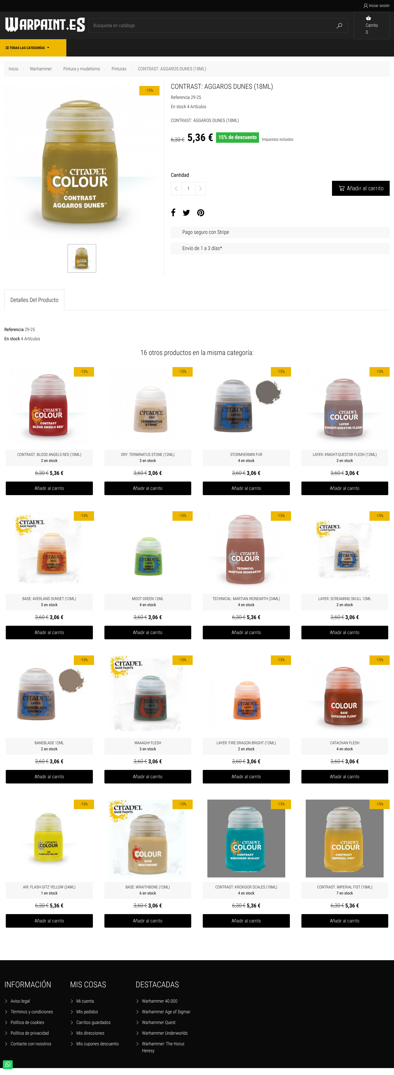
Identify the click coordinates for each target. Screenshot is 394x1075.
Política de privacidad (30, 1033)
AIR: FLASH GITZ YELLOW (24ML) (49, 890)
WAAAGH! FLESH (147, 746)
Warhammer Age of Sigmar (166, 1011)
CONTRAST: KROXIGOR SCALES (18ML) (246, 890)
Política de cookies (27, 1022)
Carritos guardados (93, 1022)
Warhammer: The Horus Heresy (163, 1047)
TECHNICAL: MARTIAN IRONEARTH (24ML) (246, 602)
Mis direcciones (90, 1033)
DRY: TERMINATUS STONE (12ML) (148, 457)
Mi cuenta (85, 1001)
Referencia (180, 97)
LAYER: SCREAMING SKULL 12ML (344, 602)
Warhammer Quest (158, 1022)
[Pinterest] (200, 213)
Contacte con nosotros (31, 1043)
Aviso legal (20, 1001)
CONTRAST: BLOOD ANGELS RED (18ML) (49, 457)
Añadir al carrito (361, 188)
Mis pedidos (87, 1011)
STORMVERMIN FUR (246, 457)
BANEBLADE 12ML (49, 746)
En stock (178, 106)
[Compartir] (173, 213)
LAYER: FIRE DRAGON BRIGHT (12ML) (246, 746)
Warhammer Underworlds (164, 1033)
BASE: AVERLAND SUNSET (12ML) (49, 602)
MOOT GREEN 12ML (148, 602)
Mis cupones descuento (97, 1043)
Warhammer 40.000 (159, 1001)
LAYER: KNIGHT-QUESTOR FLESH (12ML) (345, 457)
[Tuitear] (186, 213)
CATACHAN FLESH (344, 746)
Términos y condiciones (32, 1011)
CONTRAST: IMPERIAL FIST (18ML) (344, 890)
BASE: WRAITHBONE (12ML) (147, 890)
